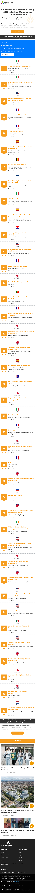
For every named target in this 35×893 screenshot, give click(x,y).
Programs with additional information (14, 48)
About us (3, 852)
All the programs (8, 46)
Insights (21, 855)
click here (16, 882)
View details (11, 72)
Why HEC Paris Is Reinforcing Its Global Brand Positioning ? (17, 832)
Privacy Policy (4, 858)
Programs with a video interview (12, 51)
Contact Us (4, 869)
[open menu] (33, 2)
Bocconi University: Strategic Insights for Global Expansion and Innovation (17, 811)
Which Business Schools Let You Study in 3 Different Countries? (17, 769)
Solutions (21, 860)
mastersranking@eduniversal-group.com (14, 872)
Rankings (21, 852)
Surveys (21, 863)
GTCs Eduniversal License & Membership (8, 863)
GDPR (2, 860)
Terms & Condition (6, 855)
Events (20, 858)
